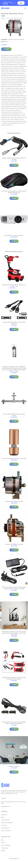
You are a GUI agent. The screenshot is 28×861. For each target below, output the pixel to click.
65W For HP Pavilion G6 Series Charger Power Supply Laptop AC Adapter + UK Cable (14, 587)
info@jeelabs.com (5, 806)
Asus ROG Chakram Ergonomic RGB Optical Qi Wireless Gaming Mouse (14, 191)
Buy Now (6, 49)
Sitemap (3, 850)
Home (2, 18)
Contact (3, 842)
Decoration (4, 825)
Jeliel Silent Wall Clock (14, 766)
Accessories (4, 814)
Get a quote (21, 3)
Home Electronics (5, 828)
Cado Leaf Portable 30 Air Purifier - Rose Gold (14, 458)
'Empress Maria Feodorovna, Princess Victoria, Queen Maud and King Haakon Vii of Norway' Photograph (14, 633)
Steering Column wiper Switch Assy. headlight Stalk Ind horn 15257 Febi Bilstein (14, 722)
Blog (2, 840)
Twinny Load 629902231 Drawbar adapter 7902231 (14, 414)
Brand (2, 817)
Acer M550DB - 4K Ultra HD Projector (14, 235)
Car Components (5, 820)
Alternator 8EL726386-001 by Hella (14, 544)
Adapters (22, 39)
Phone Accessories (6, 830)
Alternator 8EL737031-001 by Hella (14, 501)
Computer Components (13, 39)
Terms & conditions (6, 845)
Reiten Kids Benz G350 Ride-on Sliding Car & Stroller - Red (14, 285)
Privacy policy (4, 848)
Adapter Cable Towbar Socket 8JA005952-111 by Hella (14, 158)
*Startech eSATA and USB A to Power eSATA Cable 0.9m (14, 322)
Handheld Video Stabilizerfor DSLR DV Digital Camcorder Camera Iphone (14, 678)
